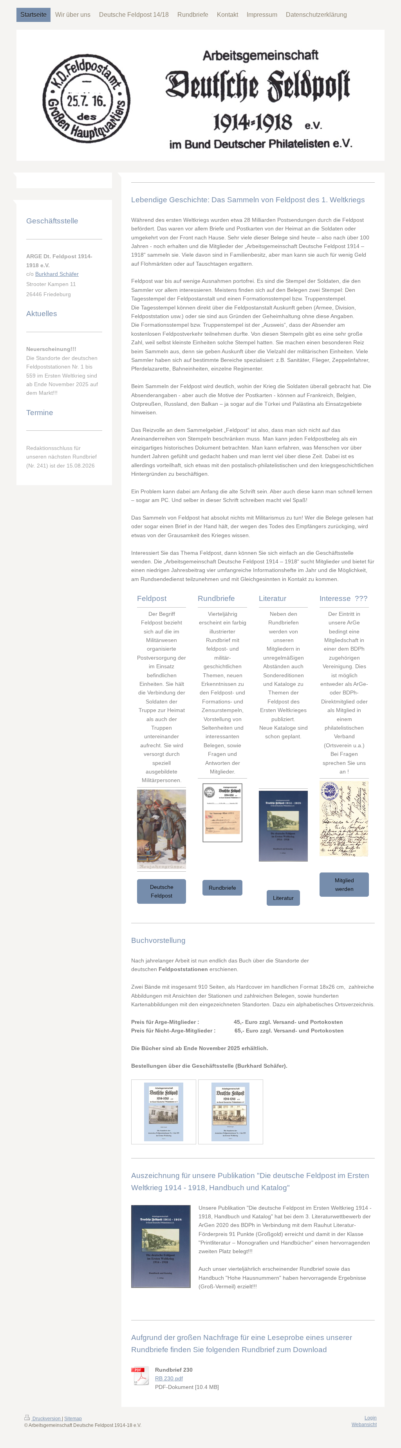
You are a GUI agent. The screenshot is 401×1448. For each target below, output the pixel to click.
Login (371, 1418)
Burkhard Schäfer (57, 274)
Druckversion (46, 1418)
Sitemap (73, 1418)
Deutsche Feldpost (161, 891)
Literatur (283, 898)
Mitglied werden (344, 884)
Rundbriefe (222, 888)
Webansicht (364, 1424)
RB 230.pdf (169, 1378)
